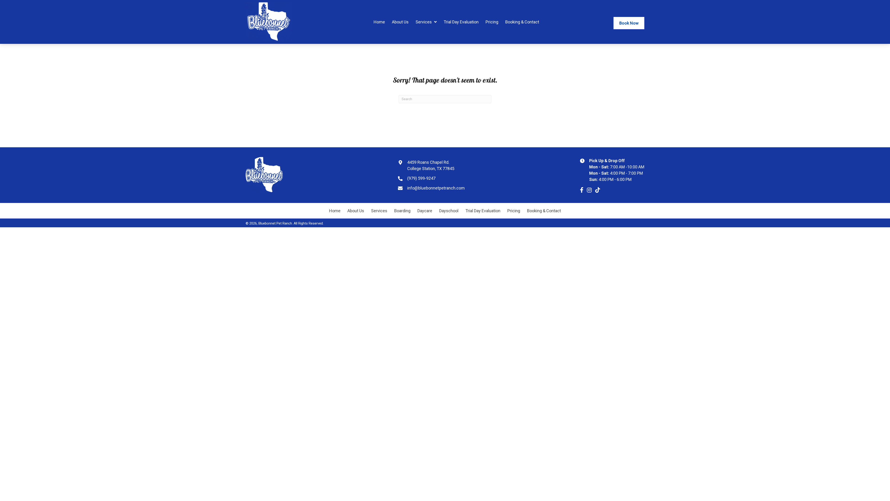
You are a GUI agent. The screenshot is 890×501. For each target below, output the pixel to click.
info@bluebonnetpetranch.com (436, 188)
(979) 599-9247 (421, 178)
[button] (581, 190)
